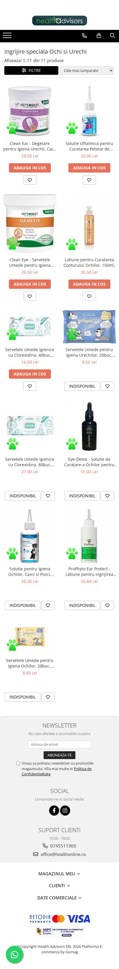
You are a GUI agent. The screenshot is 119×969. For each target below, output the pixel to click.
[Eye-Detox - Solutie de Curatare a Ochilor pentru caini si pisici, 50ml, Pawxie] (89, 426)
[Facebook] (54, 810)
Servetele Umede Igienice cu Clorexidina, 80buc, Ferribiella (29, 461)
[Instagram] (65, 810)
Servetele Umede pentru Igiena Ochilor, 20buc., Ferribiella (29, 663)
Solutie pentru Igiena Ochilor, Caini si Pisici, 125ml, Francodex (29, 571)
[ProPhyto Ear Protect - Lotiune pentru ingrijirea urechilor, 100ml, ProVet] (89, 536)
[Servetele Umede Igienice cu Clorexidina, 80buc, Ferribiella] (30, 426)
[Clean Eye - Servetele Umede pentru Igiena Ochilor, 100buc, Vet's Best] (30, 223)
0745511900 (62, 846)
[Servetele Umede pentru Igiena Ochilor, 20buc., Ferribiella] (30, 637)
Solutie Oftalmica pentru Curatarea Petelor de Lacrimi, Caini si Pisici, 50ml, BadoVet (89, 146)
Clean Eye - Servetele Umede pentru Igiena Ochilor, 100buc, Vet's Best (29, 262)
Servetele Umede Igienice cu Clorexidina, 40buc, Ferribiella (29, 352)
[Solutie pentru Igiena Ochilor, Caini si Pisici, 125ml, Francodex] (30, 536)
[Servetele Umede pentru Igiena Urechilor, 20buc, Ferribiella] (89, 327)
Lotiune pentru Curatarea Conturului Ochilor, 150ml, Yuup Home (89, 262)
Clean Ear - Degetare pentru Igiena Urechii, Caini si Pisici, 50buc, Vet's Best (30, 146)
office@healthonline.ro (63, 854)
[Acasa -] (59, 21)
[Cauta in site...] (112, 35)
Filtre (33, 70)
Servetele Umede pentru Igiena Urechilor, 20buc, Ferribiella (89, 352)
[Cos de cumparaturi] (99, 35)
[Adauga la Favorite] (29, 180)
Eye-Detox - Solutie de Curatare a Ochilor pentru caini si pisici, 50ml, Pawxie (89, 461)
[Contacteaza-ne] (84, 35)
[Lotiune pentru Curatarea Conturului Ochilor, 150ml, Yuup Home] (89, 223)
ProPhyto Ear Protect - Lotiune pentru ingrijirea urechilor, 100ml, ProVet (89, 571)
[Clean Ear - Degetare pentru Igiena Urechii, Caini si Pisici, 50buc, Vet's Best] (30, 111)
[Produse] (8, 37)
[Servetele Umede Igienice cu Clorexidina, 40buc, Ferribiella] (30, 327)
